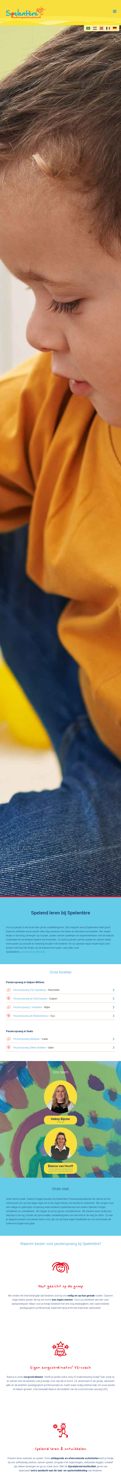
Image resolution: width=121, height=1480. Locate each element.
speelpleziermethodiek (32, 951)
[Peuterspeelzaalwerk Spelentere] (26, 12)
